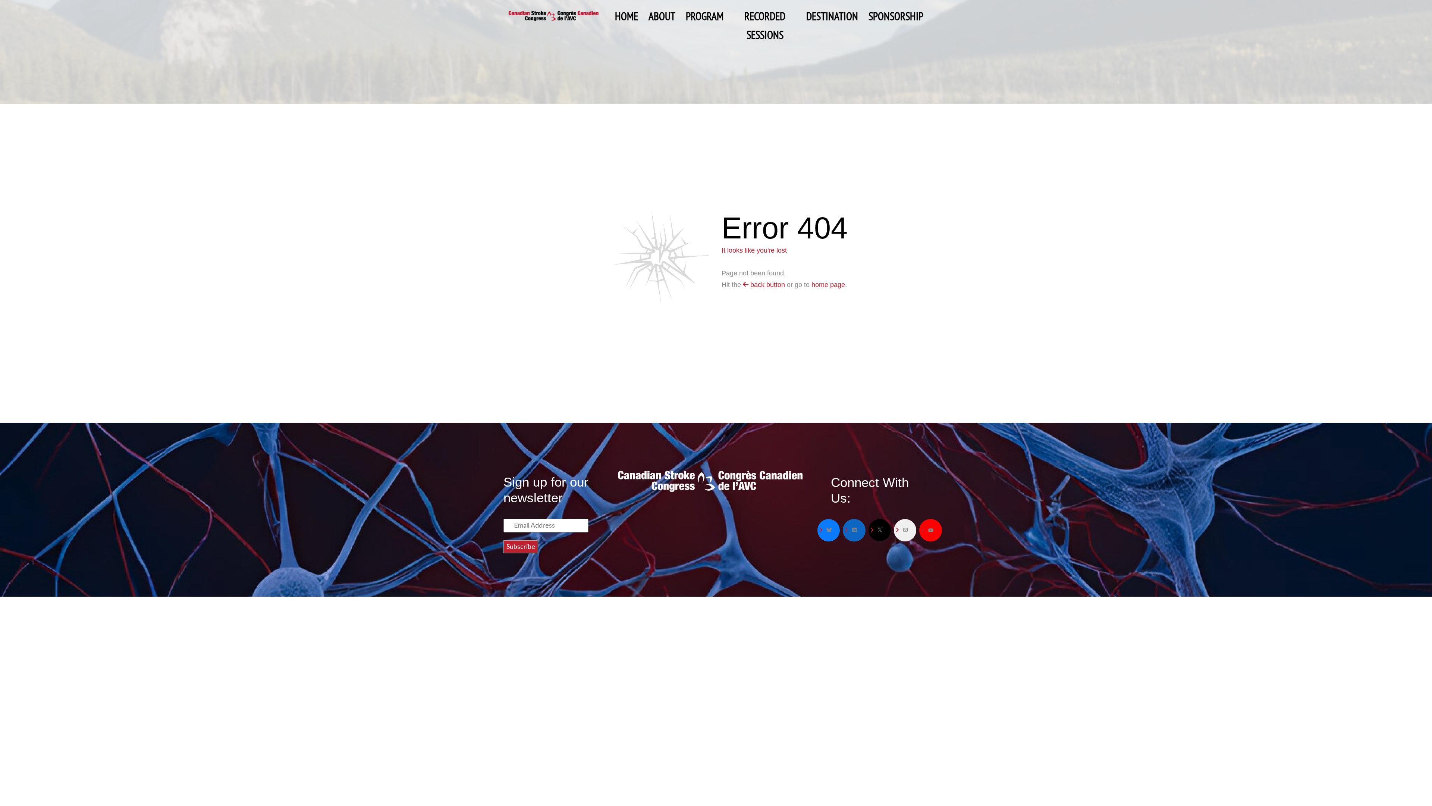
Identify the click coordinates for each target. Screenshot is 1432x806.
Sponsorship (896, 16)
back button (766, 284)
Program (704, 16)
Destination (832, 16)
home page (828, 284)
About (662, 16)
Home (626, 16)
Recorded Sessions (764, 17)
